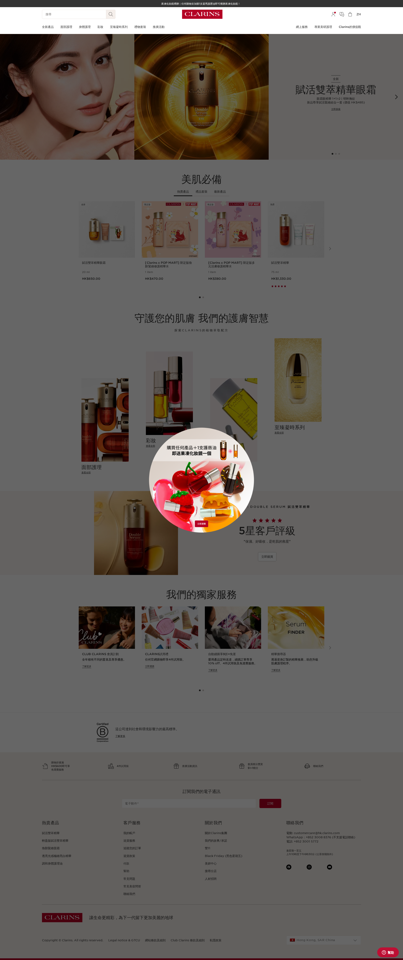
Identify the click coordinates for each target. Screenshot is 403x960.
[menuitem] (333, 14)
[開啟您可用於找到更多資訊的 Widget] (388, 952)
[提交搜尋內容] (110, 14)
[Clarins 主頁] (202, 14)
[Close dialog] (248, 432)
